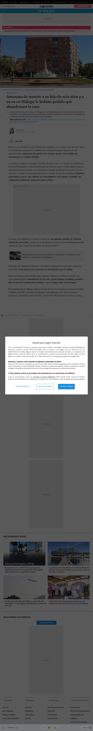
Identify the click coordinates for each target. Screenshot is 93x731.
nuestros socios (36, 347)
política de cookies (61, 356)
